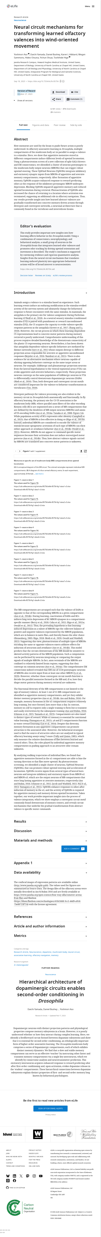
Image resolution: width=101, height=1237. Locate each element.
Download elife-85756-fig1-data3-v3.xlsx (29, 521)
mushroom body (59, 952)
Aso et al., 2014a (44, 413)
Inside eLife (33, 1153)
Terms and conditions (15, 1166)
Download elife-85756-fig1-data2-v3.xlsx (29, 505)
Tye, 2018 (32, 387)
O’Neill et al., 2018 (33, 318)
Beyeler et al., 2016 (34, 356)
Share (58, 99)
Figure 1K (34, 578)
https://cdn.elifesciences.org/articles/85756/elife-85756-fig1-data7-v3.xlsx (42, 581)
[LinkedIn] (14, 1177)
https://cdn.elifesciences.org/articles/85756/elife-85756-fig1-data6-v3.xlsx (42, 565)
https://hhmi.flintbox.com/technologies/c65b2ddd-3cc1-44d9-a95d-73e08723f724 (47, 903)
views (55, 109)
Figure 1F (34, 515)
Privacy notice (51, 1114)
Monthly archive (36, 1157)
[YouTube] (41, 1177)
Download (60, 92)
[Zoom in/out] (9, 1230)
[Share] (4, 1230)
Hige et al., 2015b (75, 419)
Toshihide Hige (61, 57)
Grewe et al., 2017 (59, 327)
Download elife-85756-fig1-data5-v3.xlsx (29, 553)
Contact (9, 1163)
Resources (33, 1163)
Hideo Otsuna (32, 57)
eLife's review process (62, 275)
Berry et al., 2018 (39, 622)
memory (54, 955)
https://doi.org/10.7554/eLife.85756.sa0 (37, 269)
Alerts (8, 1160)
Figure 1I (34, 546)
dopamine (46, 952)
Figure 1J (34, 562)
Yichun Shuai (46, 57)
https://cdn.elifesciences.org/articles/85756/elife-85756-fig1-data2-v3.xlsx (42, 502)
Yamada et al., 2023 (44, 714)
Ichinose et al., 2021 (24, 714)
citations (55, 112)
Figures (40, 125)
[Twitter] (21, 1177)
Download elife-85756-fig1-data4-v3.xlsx (29, 537)
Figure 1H (34, 530)
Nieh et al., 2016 (23, 381)
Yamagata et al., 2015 (40, 720)
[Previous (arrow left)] (1, 1232)
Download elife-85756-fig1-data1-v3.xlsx (29, 489)
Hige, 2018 (38, 638)
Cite (76, 92)
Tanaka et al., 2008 (62, 413)
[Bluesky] (8, 1177)
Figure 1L (34, 594)
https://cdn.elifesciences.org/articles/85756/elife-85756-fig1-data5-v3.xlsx (42, 549)
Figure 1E (34, 499)
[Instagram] (34, 1177)
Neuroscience (20, 20)
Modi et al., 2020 (53, 638)
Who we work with (14, 1157)
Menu (87, 6)
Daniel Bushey (53, 54)
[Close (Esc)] (1, 1230)
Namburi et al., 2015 (55, 356)
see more (39, 474)
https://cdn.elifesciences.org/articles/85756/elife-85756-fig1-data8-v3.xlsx (42, 597)
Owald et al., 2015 (23, 625)
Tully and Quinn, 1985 (65, 736)
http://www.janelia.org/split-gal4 (31, 885)
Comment (76, 100)
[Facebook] (14, 1181)
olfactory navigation (41, 955)
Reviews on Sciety (43, 275)
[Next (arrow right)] (4, 1232)
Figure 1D (34, 483)
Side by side (76, 125)
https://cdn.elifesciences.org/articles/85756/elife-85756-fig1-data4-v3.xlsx (42, 534)
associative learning (23, 955)
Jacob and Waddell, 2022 (64, 783)
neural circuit (74, 952)
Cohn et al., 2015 (58, 622)
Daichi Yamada (37, 54)
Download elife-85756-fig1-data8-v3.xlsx (29, 600)
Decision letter (26, 275)
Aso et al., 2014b (63, 429)
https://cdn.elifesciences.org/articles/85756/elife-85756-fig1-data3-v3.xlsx (42, 518)
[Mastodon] (27, 1177)
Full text (23, 125)
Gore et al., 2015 (40, 350)
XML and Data (34, 1166)
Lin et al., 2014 (48, 723)
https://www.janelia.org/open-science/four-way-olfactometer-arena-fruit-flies (48, 896)
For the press (34, 1160)
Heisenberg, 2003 (23, 638)
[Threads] (8, 1181)
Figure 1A (78, 413)
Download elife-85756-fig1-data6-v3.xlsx (29, 568)
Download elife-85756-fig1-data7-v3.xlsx (29, 584)
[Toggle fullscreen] (6, 1230)
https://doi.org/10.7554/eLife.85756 (43, 81)
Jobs (8, 1153)
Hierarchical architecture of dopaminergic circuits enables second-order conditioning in (50, 992)
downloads (69, 109)
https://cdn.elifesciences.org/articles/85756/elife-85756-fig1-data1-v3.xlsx (42, 486)
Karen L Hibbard (69, 54)
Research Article (21, 17)
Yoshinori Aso (20, 54)
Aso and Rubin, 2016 (70, 698)
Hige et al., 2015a (75, 622)
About (8, 1150)
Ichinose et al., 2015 (41, 783)
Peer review (59, 125)
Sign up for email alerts (50, 1108)
